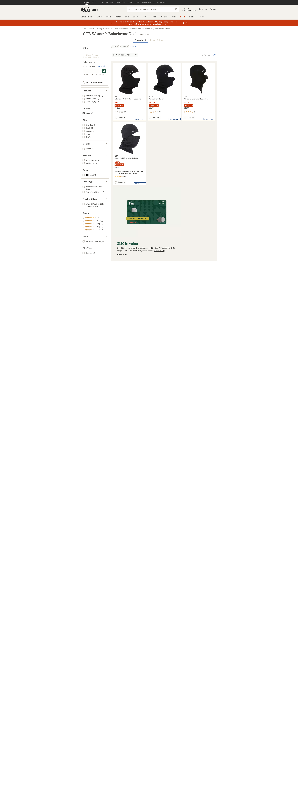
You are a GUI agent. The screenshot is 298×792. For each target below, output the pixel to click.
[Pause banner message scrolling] (186, 22)
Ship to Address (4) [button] (95, 82)
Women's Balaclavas (162, 29)
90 (214, 54)
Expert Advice (156, 40)
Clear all (133, 47)
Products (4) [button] (141, 40)
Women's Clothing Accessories (116, 29)
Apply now (122, 254)
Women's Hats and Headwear (141, 29)
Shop (94, 9)
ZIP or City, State (89, 66)
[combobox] (153, 9)
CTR (84, 29)
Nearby (103, 66)
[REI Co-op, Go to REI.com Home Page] (85, 9)
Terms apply (159, 250)
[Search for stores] (104, 71)
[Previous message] (111, 22)
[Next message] (183, 22)
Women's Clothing (95, 29)
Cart (215, 9)
